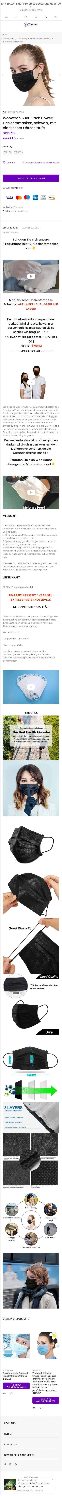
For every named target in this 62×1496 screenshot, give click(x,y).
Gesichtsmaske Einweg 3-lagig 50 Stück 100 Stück (16, 1374)
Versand (11, 162)
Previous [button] (2, 75)
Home (4, 34)
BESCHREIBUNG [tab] (11, 227)
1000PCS (18, 152)
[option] (31, 75)
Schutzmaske (21, 211)
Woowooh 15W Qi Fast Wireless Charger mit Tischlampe (33, 1485)
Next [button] (59, 75)
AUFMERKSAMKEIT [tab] (31, 227)
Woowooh (19, 207)
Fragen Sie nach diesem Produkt (42, 162)
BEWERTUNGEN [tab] (10, 232)
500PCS (7, 152)
